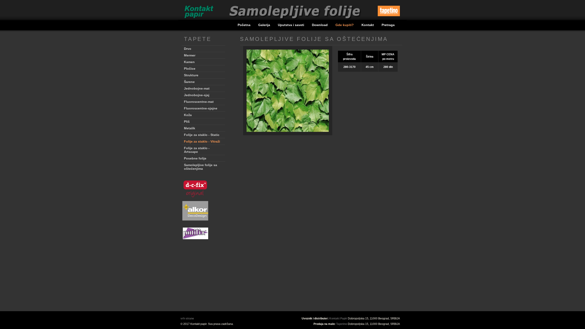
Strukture (191, 75)
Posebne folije (195, 158)
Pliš (187, 121)
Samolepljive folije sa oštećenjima (200, 166)
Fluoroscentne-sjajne (200, 108)
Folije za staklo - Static (201, 135)
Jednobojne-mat (197, 88)
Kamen (189, 62)
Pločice (189, 68)
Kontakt (368, 25)
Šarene (189, 82)
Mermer (189, 55)
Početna (244, 25)
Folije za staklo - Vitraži (202, 141)
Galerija (264, 25)
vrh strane (187, 318)
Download (320, 25)
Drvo (187, 48)
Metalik (189, 128)
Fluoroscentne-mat (199, 101)
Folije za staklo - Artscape (197, 150)
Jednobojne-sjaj (196, 95)
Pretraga (388, 25)
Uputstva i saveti (291, 25)
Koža (188, 115)
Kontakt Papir (338, 318)
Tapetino (341, 324)
